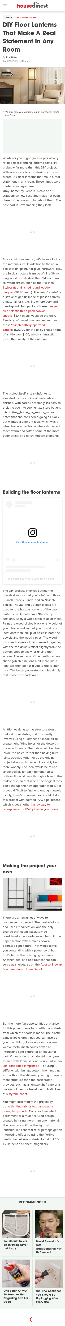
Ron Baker (12, 57)
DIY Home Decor (26, 17)
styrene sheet (17, 1094)
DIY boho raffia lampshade (21, 1066)
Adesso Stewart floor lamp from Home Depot (32, 966)
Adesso (59, 101)
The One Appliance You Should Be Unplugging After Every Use (49, 1297)
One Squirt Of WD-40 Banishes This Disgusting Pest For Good (15, 1296)
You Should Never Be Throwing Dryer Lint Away (15, 1245)
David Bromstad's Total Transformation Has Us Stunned (49, 1247)
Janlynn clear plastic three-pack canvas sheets (31, 311)
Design (8, 17)
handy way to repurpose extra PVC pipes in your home (30, 806)
